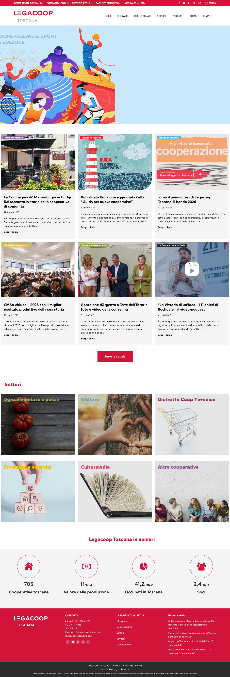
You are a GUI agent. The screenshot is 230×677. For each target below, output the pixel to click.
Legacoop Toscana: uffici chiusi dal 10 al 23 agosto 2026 (190, 643)
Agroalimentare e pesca (94, 245)
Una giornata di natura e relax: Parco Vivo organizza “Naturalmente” (189, 651)
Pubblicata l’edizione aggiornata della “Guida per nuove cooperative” (112, 199)
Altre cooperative (14, 137)
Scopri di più (11, 231)
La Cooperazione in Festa (172, 245)
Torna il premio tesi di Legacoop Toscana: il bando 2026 (184, 199)
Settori (120, 632)
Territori (121, 638)
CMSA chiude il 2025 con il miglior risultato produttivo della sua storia (34, 307)
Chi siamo (122, 621)
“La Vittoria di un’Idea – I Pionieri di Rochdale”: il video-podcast (188, 307)
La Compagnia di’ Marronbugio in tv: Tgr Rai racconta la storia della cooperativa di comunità (37, 202)
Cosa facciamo (124, 626)
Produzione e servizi (15, 245)
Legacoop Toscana (91, 137)
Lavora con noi (124, 644)
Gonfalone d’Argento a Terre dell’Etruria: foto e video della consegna (115, 307)
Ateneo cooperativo (168, 137)
